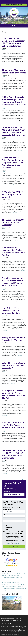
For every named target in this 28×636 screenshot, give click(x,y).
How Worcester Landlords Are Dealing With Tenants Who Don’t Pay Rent (13, 251)
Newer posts (22, 479)
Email (4, 519)
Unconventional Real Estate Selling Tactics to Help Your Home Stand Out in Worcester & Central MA (13, 162)
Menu (13, 26)
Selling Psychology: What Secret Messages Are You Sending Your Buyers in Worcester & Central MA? (14, 101)
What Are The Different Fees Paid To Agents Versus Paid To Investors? (13, 425)
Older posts (5, 479)
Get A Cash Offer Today (6, 617)
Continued (15, 63)
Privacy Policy (16, 543)
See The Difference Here (14, 494)
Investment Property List (6, 620)
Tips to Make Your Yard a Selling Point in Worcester (14, 71)
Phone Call (8, 525)
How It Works (19, 617)
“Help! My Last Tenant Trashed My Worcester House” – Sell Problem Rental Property (12, 282)
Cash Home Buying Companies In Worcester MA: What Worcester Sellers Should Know (13, 42)
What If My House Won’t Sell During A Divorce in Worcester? (13, 365)
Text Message (9, 527)
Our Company (20, 20)
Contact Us (14, 22)
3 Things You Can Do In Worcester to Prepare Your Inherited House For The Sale (13, 394)
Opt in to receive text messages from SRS (13, 531)
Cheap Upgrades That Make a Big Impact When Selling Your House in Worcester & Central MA (13, 131)
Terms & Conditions (16, 620)
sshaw (4, 49)
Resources (9, 618)
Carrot (19, 634)
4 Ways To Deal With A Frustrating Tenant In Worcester (12, 194)
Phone (4, 514)
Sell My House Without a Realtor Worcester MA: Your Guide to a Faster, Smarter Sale (13, 454)
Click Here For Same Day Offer (14, 4)
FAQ (23, 617)
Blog (20, 618)
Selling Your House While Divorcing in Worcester (13, 338)
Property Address (7, 509)
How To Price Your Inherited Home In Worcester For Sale (11, 310)
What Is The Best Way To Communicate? (13, 524)
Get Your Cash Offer (10, 20)
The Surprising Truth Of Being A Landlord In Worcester (13, 222)
